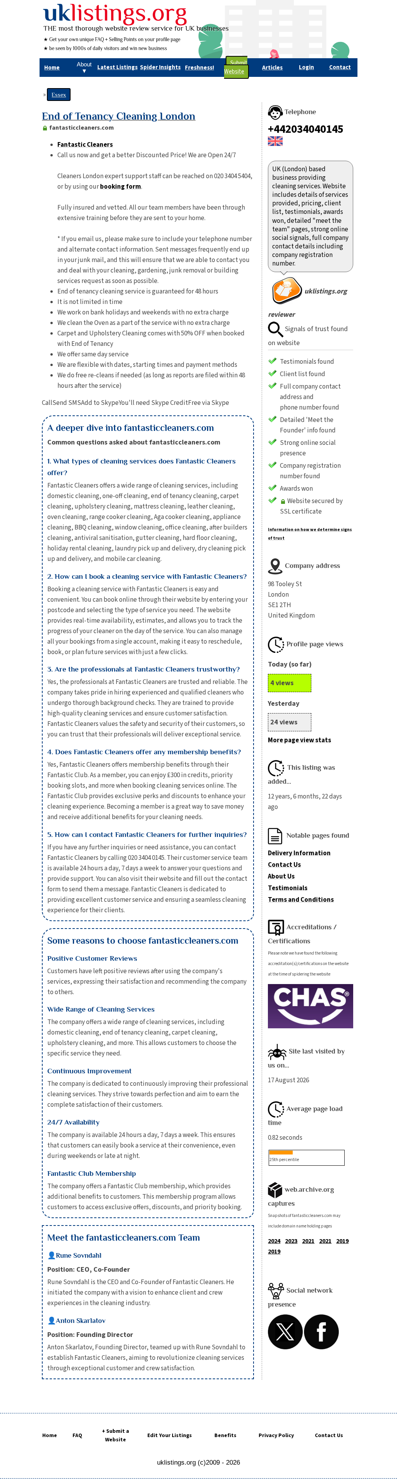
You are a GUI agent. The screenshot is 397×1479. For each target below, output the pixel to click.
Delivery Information (299, 853)
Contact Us (284, 865)
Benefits (225, 1435)
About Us (281, 876)
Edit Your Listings (169, 1435)
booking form (120, 186)
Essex (59, 94)
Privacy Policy (276, 1435)
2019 (342, 1241)
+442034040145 (305, 129)
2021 (308, 1241)
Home (49, 1435)
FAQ (77, 1435)
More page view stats (299, 740)
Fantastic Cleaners (85, 144)
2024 (274, 1241)
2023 (291, 1241)
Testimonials (287, 888)
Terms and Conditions (301, 899)
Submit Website (235, 67)
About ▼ (84, 67)
